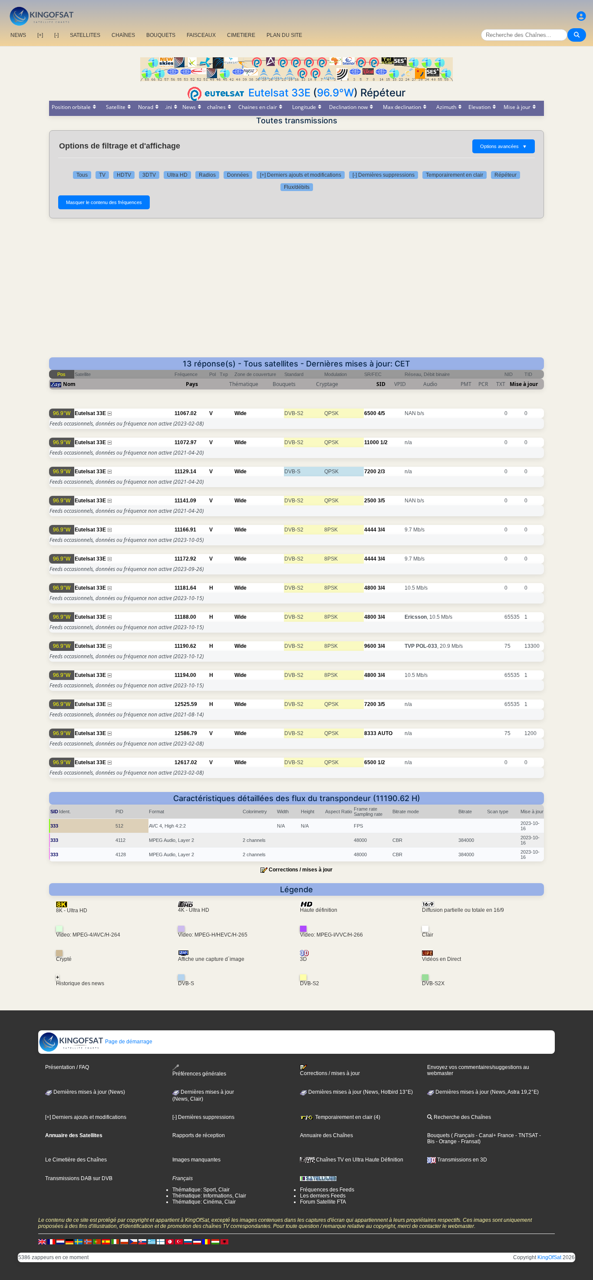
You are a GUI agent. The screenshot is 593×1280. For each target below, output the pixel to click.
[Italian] (115, 1241)
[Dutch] (60, 1241)
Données (238, 175)
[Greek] (151, 1241)
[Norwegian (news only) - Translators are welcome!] (88, 1241)
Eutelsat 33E (279, 92)
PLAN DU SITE (284, 35)
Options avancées (503, 146)
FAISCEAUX (201, 35)
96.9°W (335, 92)
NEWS (18, 35)
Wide (240, 413)
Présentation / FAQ (67, 1067)
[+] (40, 35)
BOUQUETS (160, 35)
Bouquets (438, 1135)
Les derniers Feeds (323, 1196)
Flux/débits (297, 187)
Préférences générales (199, 1074)
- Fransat (468, 1141)
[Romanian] (206, 1241)
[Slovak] (142, 1241)
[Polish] (124, 1241)
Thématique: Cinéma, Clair (204, 1202)
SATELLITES (85, 35)
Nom (69, 384)
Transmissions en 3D (461, 1160)
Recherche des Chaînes (461, 1117)
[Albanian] (224, 1241)
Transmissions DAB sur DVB (78, 1178)
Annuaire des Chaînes (326, 1135)
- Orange (446, 1141)
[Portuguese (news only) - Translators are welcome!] (97, 1241)
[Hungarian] (215, 1241)
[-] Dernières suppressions (384, 175)
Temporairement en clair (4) (347, 1117)
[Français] (51, 1241)
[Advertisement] (296, 292)
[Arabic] (170, 1241)
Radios (207, 175)
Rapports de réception (198, 1135)
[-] (56, 35)
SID (380, 384)
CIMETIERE (241, 35)
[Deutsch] (69, 1241)
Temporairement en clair (454, 175)
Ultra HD (177, 175)
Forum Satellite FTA (323, 1202)
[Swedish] (78, 1241)
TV (102, 175)
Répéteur (505, 175)
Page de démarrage (128, 1042)
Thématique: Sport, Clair (201, 1190)
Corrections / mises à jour (301, 870)
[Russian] (188, 1241)
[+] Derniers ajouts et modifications (300, 175)
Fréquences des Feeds (327, 1190)
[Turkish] (179, 1241)
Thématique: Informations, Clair (209, 1196)
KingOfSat (549, 1257)
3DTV (149, 175)
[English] (42, 1241)
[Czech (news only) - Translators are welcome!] (133, 1241)
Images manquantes (196, 1160)
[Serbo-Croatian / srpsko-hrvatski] (197, 1241)
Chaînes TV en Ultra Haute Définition (359, 1160)
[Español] (106, 1241)
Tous (82, 175)
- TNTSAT (526, 1135)
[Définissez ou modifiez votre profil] (581, 16)
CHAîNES (123, 35)
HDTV (124, 175)
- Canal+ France (494, 1135)
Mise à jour (524, 384)
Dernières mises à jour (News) (88, 1092)
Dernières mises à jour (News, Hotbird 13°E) (360, 1092)
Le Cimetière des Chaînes (76, 1160)
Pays (192, 384)
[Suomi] (161, 1241)
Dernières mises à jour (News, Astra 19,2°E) (486, 1092)
